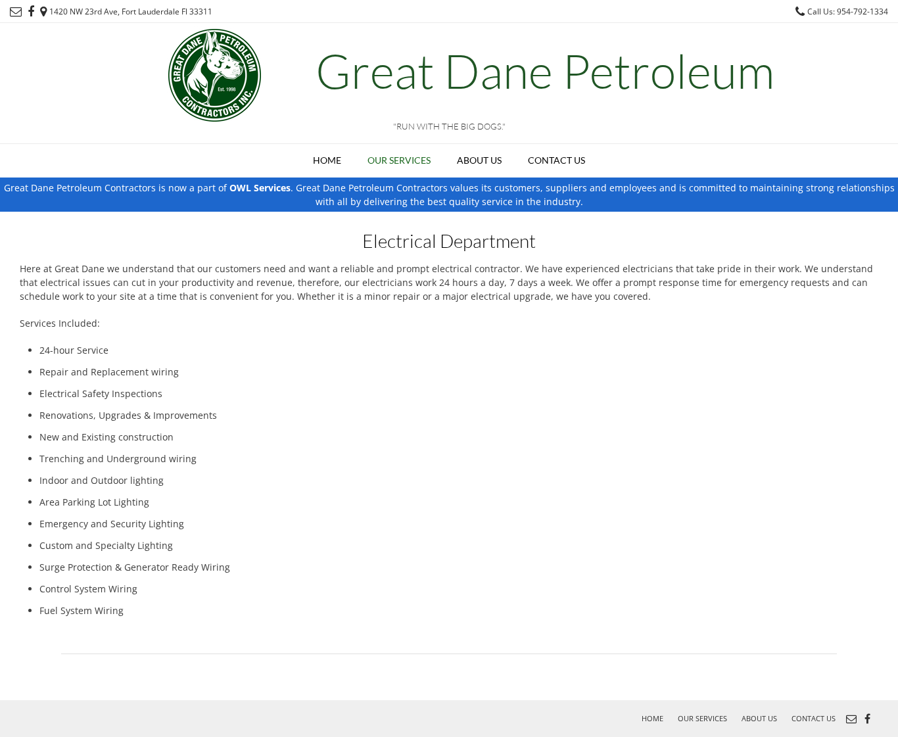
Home (327, 160)
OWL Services (260, 187)
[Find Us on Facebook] (31, 12)
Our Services (399, 160)
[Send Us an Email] (16, 12)
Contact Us (556, 160)
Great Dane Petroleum (545, 70)
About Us (479, 160)
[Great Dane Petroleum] (216, 74)
